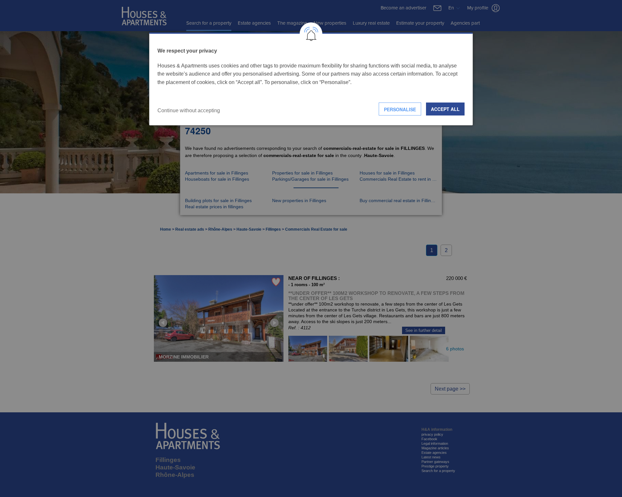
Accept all (445, 109)
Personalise (400, 109)
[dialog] (311, 79)
